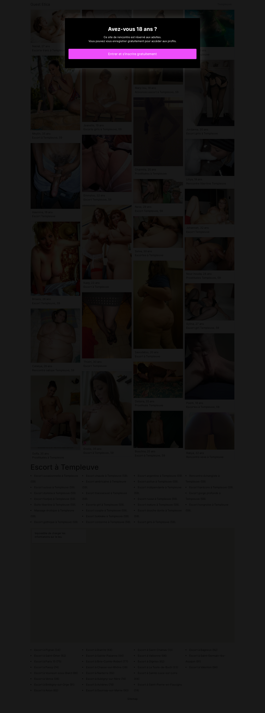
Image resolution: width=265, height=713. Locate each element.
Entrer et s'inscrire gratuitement (132, 54)
